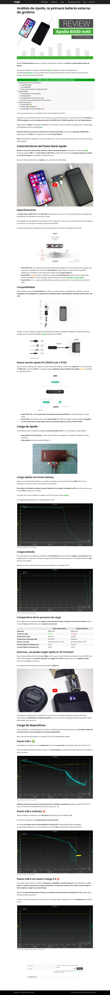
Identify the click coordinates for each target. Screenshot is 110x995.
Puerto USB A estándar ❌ (28, 106)
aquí (40, 127)
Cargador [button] (54, 2)
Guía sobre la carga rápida (75, 277)
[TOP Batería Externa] (17, 2)
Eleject (49, 70)
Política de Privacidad (76, 971)
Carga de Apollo (23, 91)
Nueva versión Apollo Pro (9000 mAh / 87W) (33, 89)
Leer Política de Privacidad (59, 972)
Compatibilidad (25, 87)
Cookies (88, 992)
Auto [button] (62, 2)
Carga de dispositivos (24, 102)
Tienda (92, 2)
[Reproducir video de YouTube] (55, 185)
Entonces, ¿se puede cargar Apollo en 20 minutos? (35, 100)
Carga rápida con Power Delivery (30, 93)
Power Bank (44, 2)
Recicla (78, 992)
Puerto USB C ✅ (25, 104)
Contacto (73, 992)
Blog (84, 2)
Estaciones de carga (74, 2)
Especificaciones (26, 85)
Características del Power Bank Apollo (29, 83)
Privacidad (83, 992)
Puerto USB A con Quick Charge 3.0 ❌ (32, 109)
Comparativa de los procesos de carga (32, 98)
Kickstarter (29, 73)
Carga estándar (25, 96)
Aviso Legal (93, 992)
